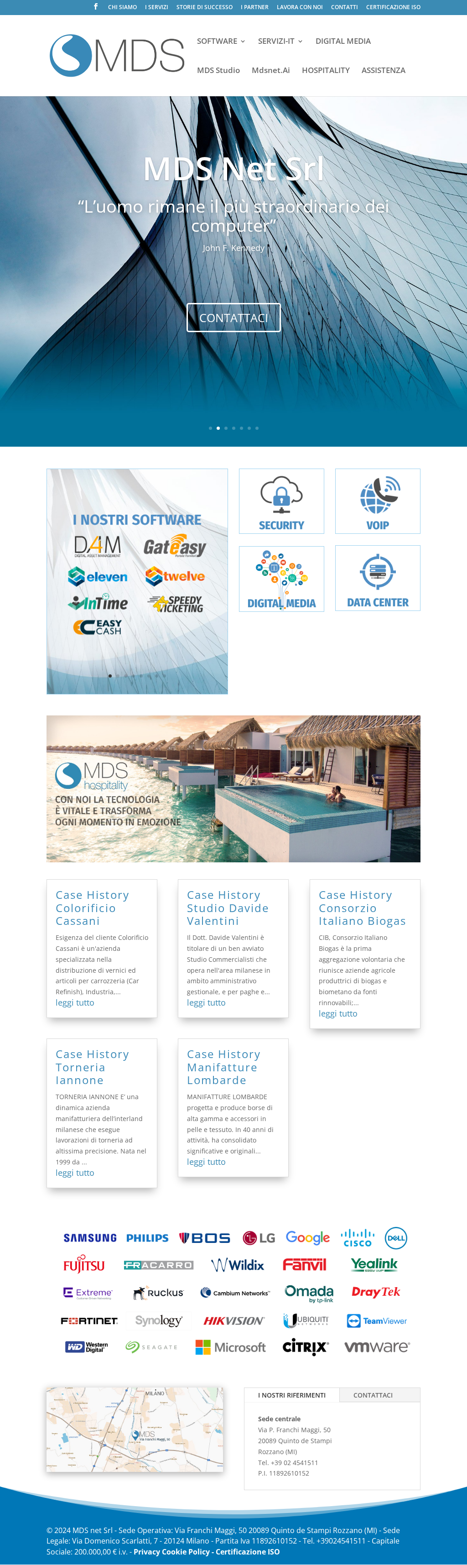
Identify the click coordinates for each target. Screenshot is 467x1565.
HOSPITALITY (326, 71)
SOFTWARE (217, 42)
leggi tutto (75, 1002)
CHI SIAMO (122, 8)
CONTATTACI (233, 317)
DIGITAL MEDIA (343, 42)
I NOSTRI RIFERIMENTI (292, 1395)
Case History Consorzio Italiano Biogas (362, 908)
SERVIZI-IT (276, 42)
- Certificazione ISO (246, 1552)
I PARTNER (255, 8)
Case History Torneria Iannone (93, 1067)
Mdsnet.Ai (271, 71)
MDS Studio (218, 71)
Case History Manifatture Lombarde (224, 1067)
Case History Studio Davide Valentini (228, 908)
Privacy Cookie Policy (172, 1552)
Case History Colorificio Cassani (93, 908)
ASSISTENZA (383, 71)
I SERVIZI (156, 8)
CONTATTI (344, 8)
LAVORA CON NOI (300, 8)
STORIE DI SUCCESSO (204, 8)
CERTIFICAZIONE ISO (393, 8)
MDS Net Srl (233, 168)
